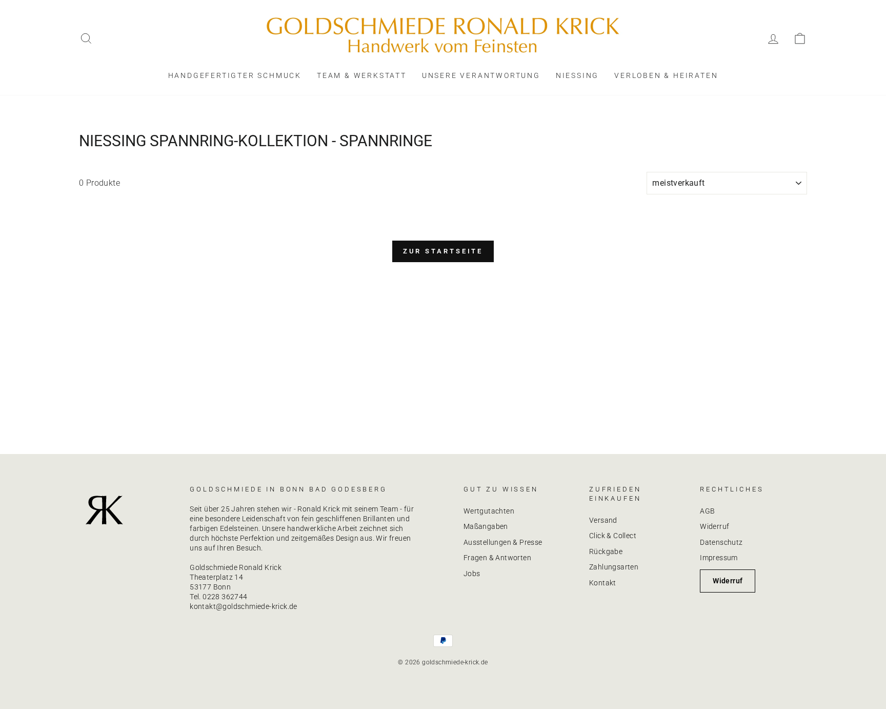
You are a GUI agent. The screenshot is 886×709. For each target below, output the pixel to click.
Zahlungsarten (613, 567)
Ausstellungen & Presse (503, 542)
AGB (707, 511)
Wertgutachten (489, 511)
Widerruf (714, 526)
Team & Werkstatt (362, 75)
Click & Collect (612, 535)
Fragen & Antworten (497, 558)
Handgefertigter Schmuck (234, 75)
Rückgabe (605, 551)
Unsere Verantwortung (481, 75)
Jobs (472, 573)
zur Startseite (443, 251)
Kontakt (602, 583)
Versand (603, 520)
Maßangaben (486, 526)
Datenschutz (721, 542)
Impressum (719, 558)
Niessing (577, 75)
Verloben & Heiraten (666, 75)
